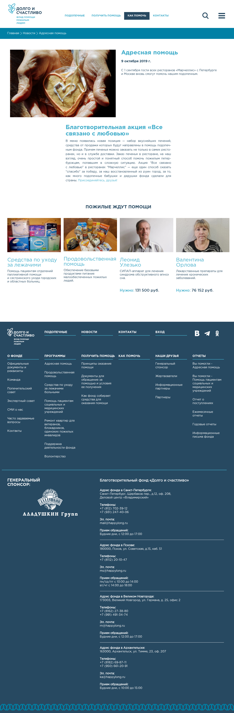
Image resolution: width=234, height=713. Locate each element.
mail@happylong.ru (114, 523)
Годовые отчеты (204, 424)
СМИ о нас (15, 409)
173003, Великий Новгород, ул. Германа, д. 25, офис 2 (140, 600)
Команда (13, 380)
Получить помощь (106, 16)
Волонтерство (55, 456)
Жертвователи (166, 376)
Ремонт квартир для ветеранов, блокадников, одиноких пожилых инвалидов (59, 428)
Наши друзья (167, 356)
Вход (160, 332)
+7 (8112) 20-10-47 (113, 560)
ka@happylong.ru (112, 677)
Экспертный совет (21, 401)
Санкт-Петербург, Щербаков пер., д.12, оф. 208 (135, 494)
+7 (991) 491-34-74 (114, 614)
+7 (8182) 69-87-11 (113, 662)
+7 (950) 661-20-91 (114, 666)
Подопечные (75, 16)
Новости (29, 33)
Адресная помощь (52, 33)
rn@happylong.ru (112, 625)
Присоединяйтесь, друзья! (97, 180)
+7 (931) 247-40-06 (114, 512)
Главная (13, 33)
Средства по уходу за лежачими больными (58, 389)
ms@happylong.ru (113, 570)
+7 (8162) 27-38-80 (114, 611)
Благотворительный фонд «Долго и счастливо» (25, 13)
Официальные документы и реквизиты (18, 367)
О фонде (14, 356)
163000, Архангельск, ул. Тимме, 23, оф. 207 (133, 651)
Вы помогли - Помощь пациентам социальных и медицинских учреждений (207, 383)
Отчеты (199, 356)
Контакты (161, 16)
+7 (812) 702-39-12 (113, 508)
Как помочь (137, 16)
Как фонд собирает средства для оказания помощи (96, 400)
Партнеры (162, 397)
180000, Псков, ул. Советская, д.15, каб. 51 (131, 549)
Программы (54, 356)
